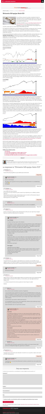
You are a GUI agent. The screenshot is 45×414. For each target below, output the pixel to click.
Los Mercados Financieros (9, 1)
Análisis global (6, 10)
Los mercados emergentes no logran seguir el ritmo (15, 152)
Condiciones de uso (6, 412)
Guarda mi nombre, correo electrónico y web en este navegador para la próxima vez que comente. (21, 399)
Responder (39, 174)
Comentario (5, 373)
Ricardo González (22, 10)
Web (3, 395)
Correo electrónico (6, 390)
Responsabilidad (12, 412)
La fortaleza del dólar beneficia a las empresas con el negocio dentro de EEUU (21, 155)
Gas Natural (7, 151)
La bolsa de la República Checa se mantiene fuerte (15, 153)
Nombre (4, 386)
